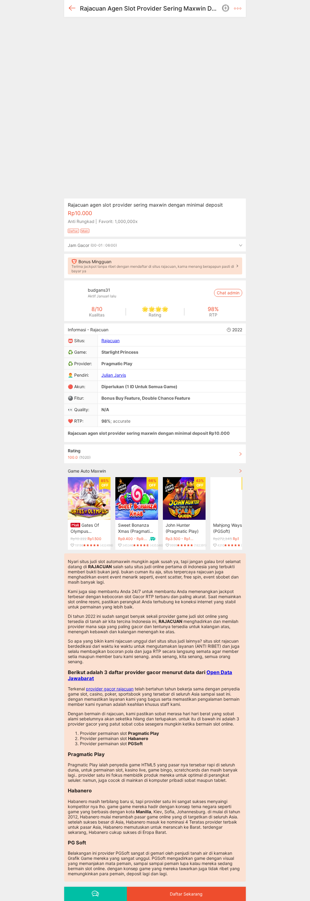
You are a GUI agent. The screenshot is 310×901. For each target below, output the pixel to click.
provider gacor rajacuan (110, 688)
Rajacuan (110, 340)
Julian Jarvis (113, 375)
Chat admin (228, 292)
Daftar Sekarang (186, 893)
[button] (237, 8)
